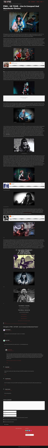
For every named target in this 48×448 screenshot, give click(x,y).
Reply (5, 346)
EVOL (10, 323)
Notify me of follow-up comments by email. (10, 419)
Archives (26, 432)
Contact (41, 1)
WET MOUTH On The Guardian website (24, 320)
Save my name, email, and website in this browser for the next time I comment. (16, 417)
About (29, 1)
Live (11, 323)
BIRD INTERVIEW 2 (24, 318)
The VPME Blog (33, 1)
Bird (8, 323)
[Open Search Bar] (43, 2)
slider (19, 323)
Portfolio (38, 1)
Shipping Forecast (16, 323)
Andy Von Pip (6, 323)
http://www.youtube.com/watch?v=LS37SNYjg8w (13, 360)
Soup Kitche (22, 323)
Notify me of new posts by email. (9, 421)
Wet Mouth (25, 323)
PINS (13, 323)
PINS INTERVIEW (24, 314)
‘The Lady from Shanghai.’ (27, 212)
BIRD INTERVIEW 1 (24, 316)
